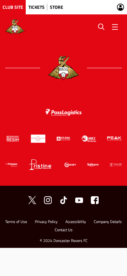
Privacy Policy (46, 222)
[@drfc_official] (32, 200)
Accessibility (75, 222)
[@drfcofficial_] (63, 200)
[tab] (13, 7)
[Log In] (120, 7)
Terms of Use (16, 222)
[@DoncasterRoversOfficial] (79, 200)
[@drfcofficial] (48, 200)
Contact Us (64, 230)
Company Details (108, 222)
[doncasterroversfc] (95, 200)
